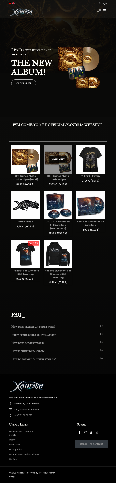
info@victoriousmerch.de (26, 409)
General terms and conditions (24, 454)
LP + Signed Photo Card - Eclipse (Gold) (25, 177)
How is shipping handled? (28, 351)
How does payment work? (27, 343)
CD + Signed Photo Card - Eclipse (58, 177)
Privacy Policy (15, 449)
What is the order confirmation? (33, 335)
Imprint (12, 439)
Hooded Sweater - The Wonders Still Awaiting (58, 274)
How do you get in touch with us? (33, 359)
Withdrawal (14, 444)
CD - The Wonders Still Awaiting (90, 223)
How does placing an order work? (33, 326)
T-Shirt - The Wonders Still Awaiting (25, 272)
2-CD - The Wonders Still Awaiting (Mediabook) (58, 225)
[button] (6, 67)
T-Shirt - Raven (90, 176)
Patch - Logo (25, 221)
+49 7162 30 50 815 (23, 415)
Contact (13, 459)
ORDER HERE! (23, 83)
